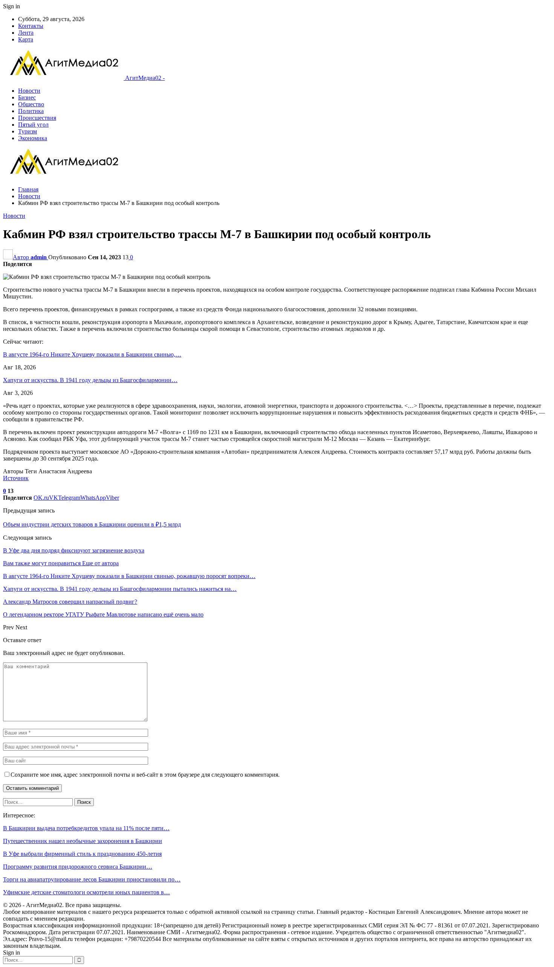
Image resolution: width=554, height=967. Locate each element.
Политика (31, 111)
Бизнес (27, 97)
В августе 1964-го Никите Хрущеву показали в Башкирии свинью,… (92, 354)
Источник (16, 478)
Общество (31, 104)
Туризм (27, 131)
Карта (25, 39)
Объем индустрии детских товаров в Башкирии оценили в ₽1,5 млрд (92, 524)
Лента (26, 32)
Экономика (32, 138)
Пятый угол (33, 124)
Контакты (30, 26)
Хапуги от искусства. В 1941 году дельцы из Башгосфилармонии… (90, 380)
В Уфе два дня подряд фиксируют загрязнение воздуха (73, 550)
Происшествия (37, 118)
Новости (29, 90)
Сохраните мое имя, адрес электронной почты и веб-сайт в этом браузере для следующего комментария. (145, 774)
